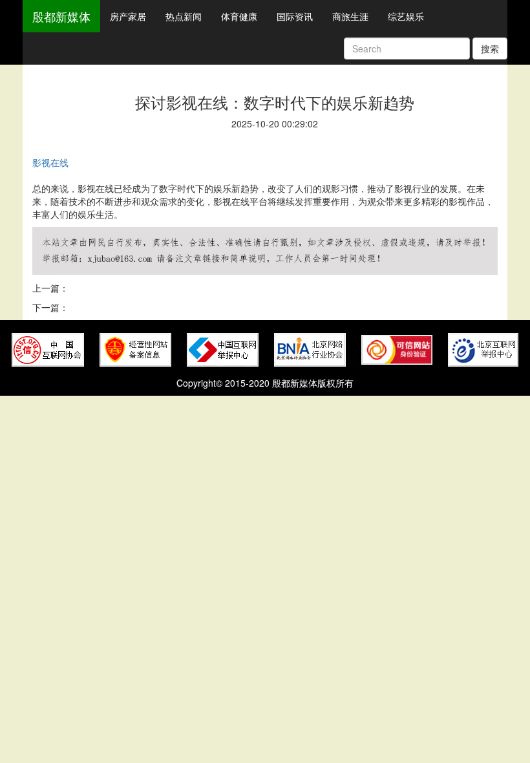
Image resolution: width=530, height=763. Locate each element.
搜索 (490, 48)
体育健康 (239, 16)
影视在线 (50, 162)
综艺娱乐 (406, 16)
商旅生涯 (350, 16)
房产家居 (128, 16)
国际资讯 (295, 16)
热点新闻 (183, 16)
